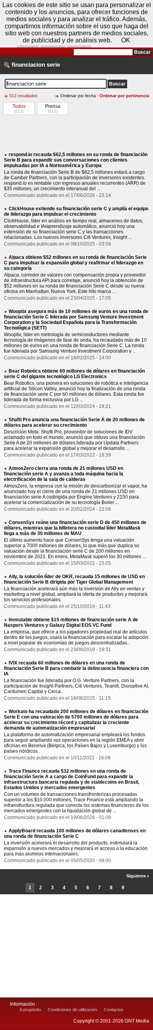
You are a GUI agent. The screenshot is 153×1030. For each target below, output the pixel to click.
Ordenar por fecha (78, 95)
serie (53, 64)
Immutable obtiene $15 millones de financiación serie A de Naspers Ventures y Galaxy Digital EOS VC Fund (71, 622)
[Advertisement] (76, 133)
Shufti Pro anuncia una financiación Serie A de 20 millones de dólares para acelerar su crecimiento (74, 422)
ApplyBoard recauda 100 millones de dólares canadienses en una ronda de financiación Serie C (75, 833)
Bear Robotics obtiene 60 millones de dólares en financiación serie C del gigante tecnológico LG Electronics (74, 373)
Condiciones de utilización (72, 1009)
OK (125, 40)
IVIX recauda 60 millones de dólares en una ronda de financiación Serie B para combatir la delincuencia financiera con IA (76, 668)
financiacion (28, 64)
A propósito (30, 1009)
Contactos (114, 1009)
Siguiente (136, 875)
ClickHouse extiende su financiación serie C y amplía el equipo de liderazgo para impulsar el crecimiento (76, 211)
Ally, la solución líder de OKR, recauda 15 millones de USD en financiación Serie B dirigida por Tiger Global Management (74, 579)
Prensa (52, 106)
